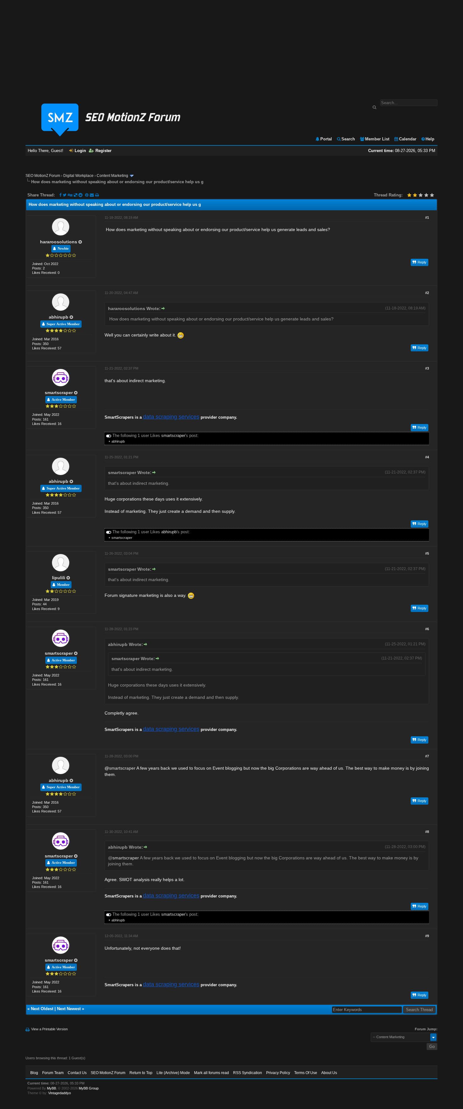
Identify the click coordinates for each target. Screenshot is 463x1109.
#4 (427, 457)
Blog (34, 1073)
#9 (427, 936)
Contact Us (77, 1073)
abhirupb (58, 317)
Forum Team (53, 1073)
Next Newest (69, 1008)
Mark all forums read (211, 1073)
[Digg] (70, 195)
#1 (427, 217)
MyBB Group (89, 1088)
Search (348, 139)
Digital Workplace (78, 175)
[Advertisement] (231, 47)
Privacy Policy (278, 1073)
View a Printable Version (49, 1029)
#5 (427, 553)
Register (103, 150)
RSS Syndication (247, 1073)
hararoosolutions (58, 241)
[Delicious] (75, 195)
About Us (329, 1073)
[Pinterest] (87, 195)
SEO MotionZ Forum (43, 175)
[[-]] (108, 435)
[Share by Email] (92, 195)
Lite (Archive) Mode (173, 1073)
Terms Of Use (305, 1073)
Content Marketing (112, 175)
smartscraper (59, 392)
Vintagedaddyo (59, 1093)
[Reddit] (80, 195)
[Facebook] (60, 195)
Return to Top (140, 1073)
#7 (427, 756)
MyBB (51, 1088)
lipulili (58, 577)
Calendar (407, 139)
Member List (377, 139)
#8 (427, 832)
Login (80, 150)
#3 (427, 368)
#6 (427, 629)
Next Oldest (42, 1008)
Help (430, 139)
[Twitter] (64, 195)
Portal (326, 139)
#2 (427, 293)
